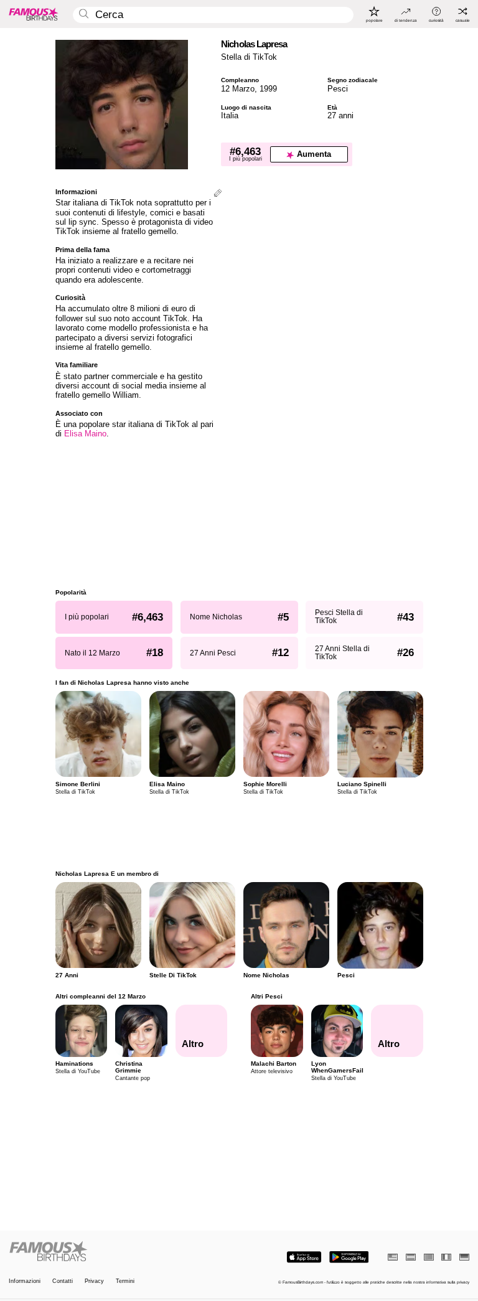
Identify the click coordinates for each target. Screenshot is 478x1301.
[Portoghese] (429, 1257)
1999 (268, 88)
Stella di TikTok (249, 57)
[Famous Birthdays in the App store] (304, 1257)
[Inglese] (393, 1257)
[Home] (122, 1252)
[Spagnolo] (411, 1257)
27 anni (340, 115)
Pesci (337, 88)
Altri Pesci (267, 996)
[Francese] (446, 1257)
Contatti (62, 1281)
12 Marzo (238, 88)
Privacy (94, 1281)
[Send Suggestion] (218, 194)
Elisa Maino (85, 433)
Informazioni (24, 1281)
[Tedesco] (464, 1257)
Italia (229, 115)
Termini (125, 1281)
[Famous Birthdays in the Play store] (348, 1257)
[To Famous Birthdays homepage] (33, 13)
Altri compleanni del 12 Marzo (100, 996)
